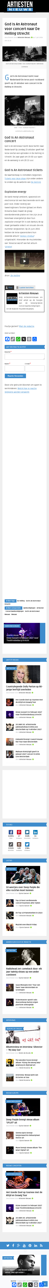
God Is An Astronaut (33, 601)
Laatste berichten (26, 288)
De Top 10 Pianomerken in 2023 (29, 913)
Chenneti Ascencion (12, 1267)
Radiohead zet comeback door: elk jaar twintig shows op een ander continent (24, 971)
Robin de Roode (25, 1053)
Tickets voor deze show (15, 178)
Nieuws (14, 614)
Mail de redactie (26, 326)
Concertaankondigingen (15, 611)
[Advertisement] (24, 499)
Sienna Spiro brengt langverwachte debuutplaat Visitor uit (28, 1135)
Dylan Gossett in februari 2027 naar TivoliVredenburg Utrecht (23, 639)
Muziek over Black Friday (26, 925)
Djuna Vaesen (24, 893)
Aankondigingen (29, 608)
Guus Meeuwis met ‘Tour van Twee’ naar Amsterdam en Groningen (28, 987)
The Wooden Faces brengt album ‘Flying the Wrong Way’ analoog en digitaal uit (28, 1062)
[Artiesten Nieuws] (12, 303)
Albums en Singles (14, 1029)
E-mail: (28, 363)
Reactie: (8, 352)
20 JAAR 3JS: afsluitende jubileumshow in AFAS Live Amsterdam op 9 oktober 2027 (29, 727)
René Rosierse (24, 1068)
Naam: (7, 363)
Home (13, 1281)
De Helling (36, 182)
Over (10, 288)
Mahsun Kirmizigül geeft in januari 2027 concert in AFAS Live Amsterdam (28, 754)
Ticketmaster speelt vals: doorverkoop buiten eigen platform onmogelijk (27, 1002)
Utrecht (7, 604)
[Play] (24, 261)
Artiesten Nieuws (24, 37)
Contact (35, 1281)
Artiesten (40, 608)
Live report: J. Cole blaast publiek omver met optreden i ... (19, 1271)
